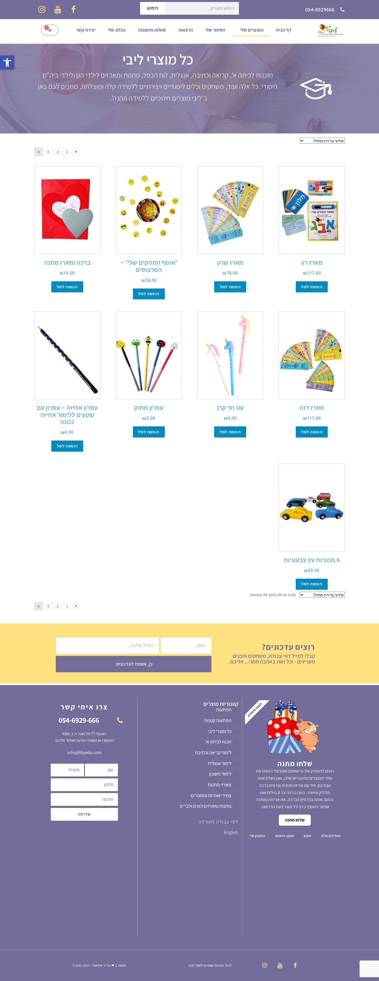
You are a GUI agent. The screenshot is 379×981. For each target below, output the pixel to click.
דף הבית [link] (283, 30)
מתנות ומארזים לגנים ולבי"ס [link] (205, 806)
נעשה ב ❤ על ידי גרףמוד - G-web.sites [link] (99, 965)
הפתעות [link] (223, 709)
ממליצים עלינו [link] (330, 835)
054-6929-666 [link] (79, 720)
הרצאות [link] (185, 30)
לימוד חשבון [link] (220, 774)
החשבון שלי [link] (257, 835)
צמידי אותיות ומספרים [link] (211, 795)
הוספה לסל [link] (311, 287)
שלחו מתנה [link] (295, 820)
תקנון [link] (307, 835)
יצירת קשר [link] (85, 30)
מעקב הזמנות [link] (284, 835)
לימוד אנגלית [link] (219, 763)
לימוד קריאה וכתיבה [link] (213, 752)
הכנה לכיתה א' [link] (218, 742)
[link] (7, 62)
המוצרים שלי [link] (252, 30)
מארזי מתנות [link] (219, 784)
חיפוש (152, 8)
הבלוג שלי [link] (117, 30)
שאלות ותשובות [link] (152, 30)
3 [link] (48, 151)
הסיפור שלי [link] (215, 30)
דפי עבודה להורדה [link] (218, 821)
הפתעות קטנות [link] (217, 720)
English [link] (231, 832)
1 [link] (67, 151)
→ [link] (76, 151)
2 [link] (58, 151)
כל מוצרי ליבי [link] (219, 731)
